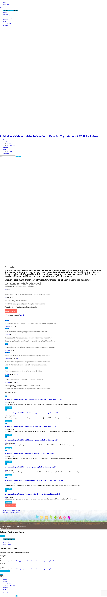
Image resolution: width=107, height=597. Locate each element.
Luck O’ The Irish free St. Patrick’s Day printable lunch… (26, 365)
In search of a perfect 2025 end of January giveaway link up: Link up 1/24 (32, 413)
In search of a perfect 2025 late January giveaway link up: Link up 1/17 (31, 426)
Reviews (5, 20)
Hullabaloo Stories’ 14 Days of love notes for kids (23, 371)
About (1, 528)
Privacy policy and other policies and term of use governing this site (35, 561)
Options (2, 536)
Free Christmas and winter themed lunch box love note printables (30, 347)
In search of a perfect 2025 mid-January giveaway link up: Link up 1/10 (31, 440)
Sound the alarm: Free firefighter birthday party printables (27, 355)
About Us (6, 14)
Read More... (9, 407)
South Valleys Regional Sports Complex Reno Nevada (25, 304)
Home (5, 12)
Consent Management (9, 539)
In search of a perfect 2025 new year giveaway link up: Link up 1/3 (29, 453)
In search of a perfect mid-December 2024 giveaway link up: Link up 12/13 (32, 494)
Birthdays (7, 352)
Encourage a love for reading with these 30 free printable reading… (30, 341)
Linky (6, 396)
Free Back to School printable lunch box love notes (24, 379)
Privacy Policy (7, 542)
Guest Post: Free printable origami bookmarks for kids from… (28, 362)
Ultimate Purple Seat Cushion (16, 301)
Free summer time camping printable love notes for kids (26, 332)
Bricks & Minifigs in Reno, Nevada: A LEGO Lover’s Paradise (27, 294)
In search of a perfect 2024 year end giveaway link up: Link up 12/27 (30, 467)
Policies (9, 16)
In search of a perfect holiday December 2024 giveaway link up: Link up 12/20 (34, 480)
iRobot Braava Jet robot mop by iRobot (19, 286)
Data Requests (11, 18)
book (21, 315)
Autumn (7, 320)
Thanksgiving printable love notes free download (23, 385)
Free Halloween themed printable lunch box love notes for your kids (30, 323)
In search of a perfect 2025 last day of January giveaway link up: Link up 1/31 (33, 399)
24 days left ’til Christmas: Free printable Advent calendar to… (28, 389)
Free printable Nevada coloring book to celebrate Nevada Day (28, 338)
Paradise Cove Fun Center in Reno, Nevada (21, 307)
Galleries (9, 23)
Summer (7, 328)
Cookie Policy (7, 544)
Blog (4, 21)
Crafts (6, 344)
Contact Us (6, 25)
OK (1, 574)
